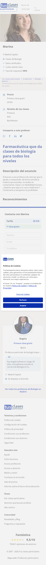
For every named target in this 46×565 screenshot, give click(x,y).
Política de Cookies (19, 286)
